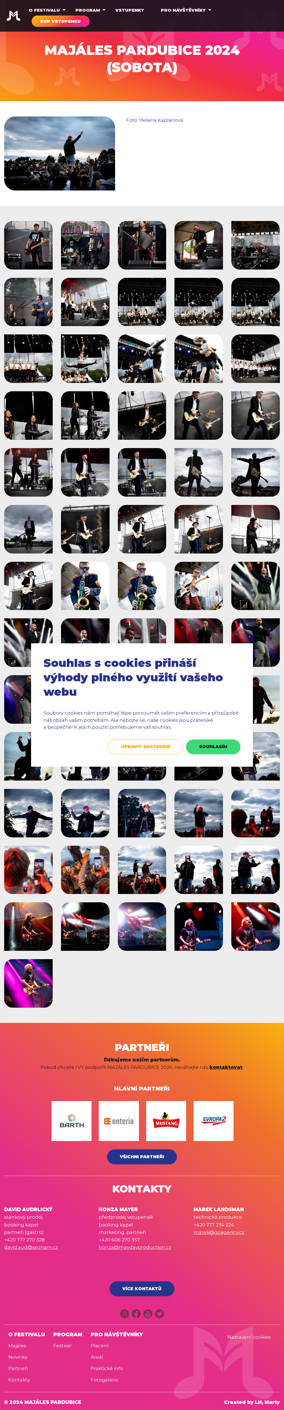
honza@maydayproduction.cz (135, 1247)
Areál (97, 1357)
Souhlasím (213, 746)
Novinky (17, 1357)
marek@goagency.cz (219, 1232)
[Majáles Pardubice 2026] (14, 16)
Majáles (17, 1345)
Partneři (18, 1368)
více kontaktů (141, 1288)
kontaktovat (225, 1067)
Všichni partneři (142, 1156)
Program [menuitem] (87, 10)
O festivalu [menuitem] (44, 10)
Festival (62, 1345)
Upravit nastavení (145, 746)
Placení (100, 1345)
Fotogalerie (104, 1380)
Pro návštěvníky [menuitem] (183, 10)
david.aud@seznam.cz (31, 1247)
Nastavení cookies (249, 1337)
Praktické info (107, 1368)
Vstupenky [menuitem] (129, 10)
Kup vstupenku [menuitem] (60, 21)
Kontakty (19, 1380)
